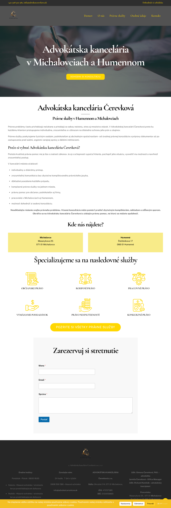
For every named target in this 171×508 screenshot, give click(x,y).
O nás (101, 15)
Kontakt (156, 15)
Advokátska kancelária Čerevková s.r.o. (84, 465)
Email (42, 380)
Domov (88, 15)
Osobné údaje (138, 15)
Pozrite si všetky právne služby (85, 327)
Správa (43, 394)
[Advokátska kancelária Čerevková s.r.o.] (13, 19)
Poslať (44, 419)
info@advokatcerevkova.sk (35, 2)
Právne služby (117, 15)
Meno (42, 365)
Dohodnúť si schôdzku (153, 2)
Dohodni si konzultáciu (85, 76)
